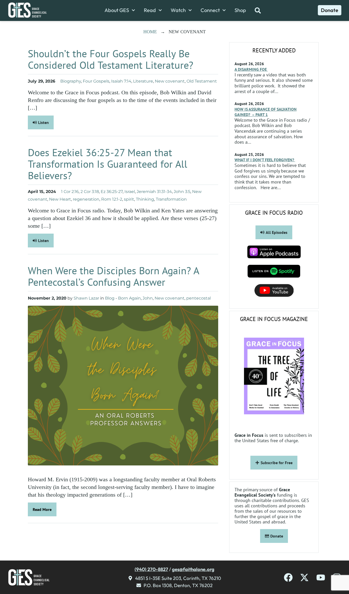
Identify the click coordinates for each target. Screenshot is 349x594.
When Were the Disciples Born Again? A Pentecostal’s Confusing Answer (113, 276)
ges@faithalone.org (193, 569)
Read (150, 10)
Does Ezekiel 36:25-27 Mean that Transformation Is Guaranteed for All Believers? (107, 164)
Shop (240, 10)
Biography (70, 81)
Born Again (129, 298)
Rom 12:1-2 (111, 199)
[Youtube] (320, 577)
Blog (109, 298)
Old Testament (202, 81)
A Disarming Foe (251, 69)
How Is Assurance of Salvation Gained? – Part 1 (266, 112)
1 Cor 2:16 (70, 191)
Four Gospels (96, 81)
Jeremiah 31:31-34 (154, 191)
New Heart (60, 199)
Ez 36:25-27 (112, 191)
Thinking (145, 199)
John (148, 298)
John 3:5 (182, 191)
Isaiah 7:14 (121, 81)
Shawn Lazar (86, 298)
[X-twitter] (304, 577)
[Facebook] (288, 577)
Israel (129, 191)
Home (150, 31)
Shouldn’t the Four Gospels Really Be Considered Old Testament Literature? (110, 59)
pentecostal (198, 298)
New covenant (170, 81)
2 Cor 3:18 (89, 191)
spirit (129, 199)
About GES (116, 10)
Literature (143, 81)
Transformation (171, 199)
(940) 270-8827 (151, 569)
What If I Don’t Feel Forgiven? (265, 159)
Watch (178, 10)
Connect (210, 10)
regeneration (86, 199)
